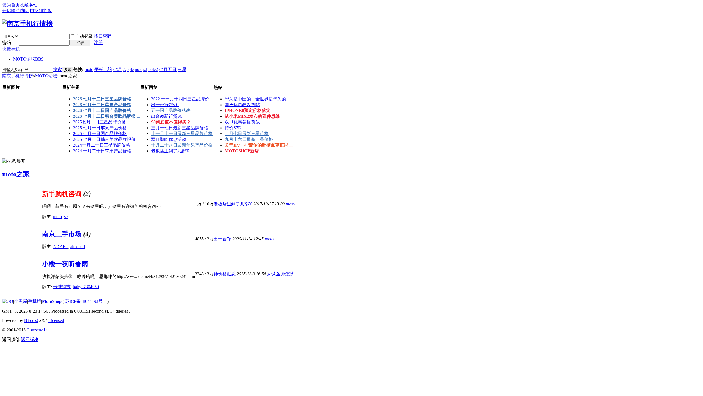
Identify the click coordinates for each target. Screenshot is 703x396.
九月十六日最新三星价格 (249, 139)
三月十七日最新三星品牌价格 (179, 127)
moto (89, 69)
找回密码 (102, 36)
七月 (117, 69)
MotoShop (52, 301)
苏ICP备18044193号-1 (85, 301)
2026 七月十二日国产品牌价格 (102, 110)
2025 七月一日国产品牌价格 (100, 133)
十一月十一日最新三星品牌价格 (182, 133)
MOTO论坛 (28, 59)
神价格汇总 (225, 273)
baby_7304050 (86, 286)
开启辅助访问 (15, 10)
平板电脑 (103, 69)
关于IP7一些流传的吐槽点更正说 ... (259, 145)
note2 (153, 69)
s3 (145, 69)
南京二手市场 (62, 234)
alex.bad (77, 246)
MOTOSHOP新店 (242, 150)
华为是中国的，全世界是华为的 (255, 99)
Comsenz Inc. (39, 330)
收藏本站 (28, 4)
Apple (128, 69)
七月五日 (168, 69)
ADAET (60, 246)
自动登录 (84, 36)
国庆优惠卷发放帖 (242, 104)
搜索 (57, 69)
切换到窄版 (41, 10)
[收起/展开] (13, 161)
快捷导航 (11, 48)
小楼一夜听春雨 (65, 264)
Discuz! (31, 320)
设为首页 (11, 4)
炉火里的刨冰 (280, 273)
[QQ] (7, 301)
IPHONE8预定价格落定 (247, 110)
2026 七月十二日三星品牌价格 (102, 99)
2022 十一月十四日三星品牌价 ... (182, 99)
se (66, 216)
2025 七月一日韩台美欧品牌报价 (104, 139)
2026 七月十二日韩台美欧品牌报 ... (106, 116)
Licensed (56, 320)
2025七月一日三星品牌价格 (99, 122)
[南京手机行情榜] (27, 23)
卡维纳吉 (62, 286)
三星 (182, 69)
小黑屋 (20, 301)
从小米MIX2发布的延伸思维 (252, 116)
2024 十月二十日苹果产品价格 (102, 150)
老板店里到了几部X (170, 150)
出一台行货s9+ (165, 104)
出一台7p (222, 239)
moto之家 (16, 174)
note (138, 69)
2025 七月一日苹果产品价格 (100, 127)
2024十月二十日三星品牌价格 (101, 145)
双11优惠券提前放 (242, 122)
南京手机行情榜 (17, 75)
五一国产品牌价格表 (171, 110)
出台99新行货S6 (166, 116)
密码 (6, 42)
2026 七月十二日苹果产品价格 (102, 104)
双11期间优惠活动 (168, 139)
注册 (98, 42)
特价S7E (233, 127)
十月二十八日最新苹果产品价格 (182, 145)
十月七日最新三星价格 (247, 133)
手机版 (34, 301)
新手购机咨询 (62, 193)
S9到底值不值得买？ (171, 122)
